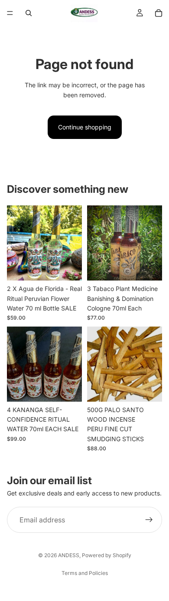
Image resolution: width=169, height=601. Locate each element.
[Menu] (10, 13)
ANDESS (68, 555)
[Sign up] (149, 520)
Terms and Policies (85, 573)
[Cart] (158, 13)
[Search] (28, 13)
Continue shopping (84, 127)
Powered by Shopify (106, 555)
